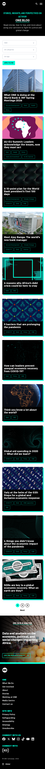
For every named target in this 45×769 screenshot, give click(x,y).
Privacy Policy (8, 714)
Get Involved (8, 687)
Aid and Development (12, 105)
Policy (8, 110)
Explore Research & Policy (14, 655)
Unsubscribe (8, 728)
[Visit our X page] (8, 739)
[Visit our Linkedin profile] (32, 739)
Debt (25, 105)
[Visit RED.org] (5, 750)
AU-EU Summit (28, 157)
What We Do (8, 683)
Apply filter (8, 63)
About (5, 690)
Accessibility (8, 721)
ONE (24, 203)
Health (33, 105)
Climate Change (29, 199)
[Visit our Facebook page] (3, 739)
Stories (5, 694)
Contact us (7, 704)
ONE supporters (28, 503)
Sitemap (6, 725)
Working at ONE (9, 697)
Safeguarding (8, 718)
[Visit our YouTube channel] (28, 739)
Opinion (25, 249)
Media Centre (8, 701)
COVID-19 (9, 203)
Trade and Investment (12, 157)
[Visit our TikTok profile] (23, 739)
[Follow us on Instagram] (18, 739)
